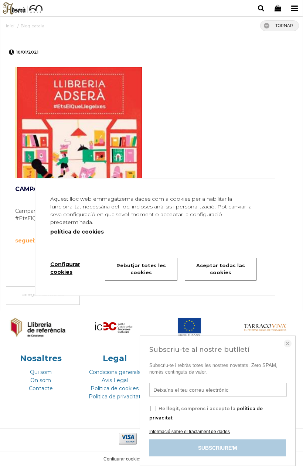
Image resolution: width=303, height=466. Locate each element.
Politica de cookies (115, 388)
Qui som (41, 372)
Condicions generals (114, 372)
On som (40, 380)
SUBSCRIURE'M (217, 448)
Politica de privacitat (115, 396)
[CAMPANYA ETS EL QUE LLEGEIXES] (78, 122)
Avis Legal (115, 380)
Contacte (41, 388)
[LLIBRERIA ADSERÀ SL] (23, 9)
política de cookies (77, 231)
